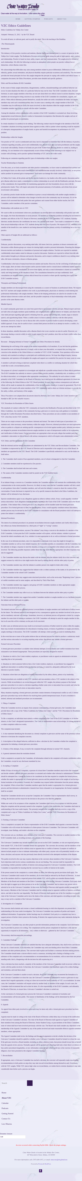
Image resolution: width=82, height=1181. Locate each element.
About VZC (6, 1098)
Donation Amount (6, 1134)
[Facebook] (40, 1170)
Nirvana (40, 1164)
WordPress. (48, 1164)
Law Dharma (7, 1124)
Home (4, 1093)
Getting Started (7, 1113)
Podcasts (5, 1108)
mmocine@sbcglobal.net (59, 1160)
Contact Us (6, 1119)
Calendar (5, 1103)
